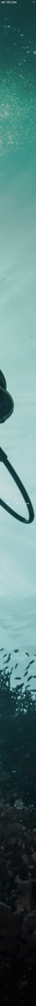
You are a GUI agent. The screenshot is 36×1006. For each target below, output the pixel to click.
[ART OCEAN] (9, 2)
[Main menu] (33, 2)
